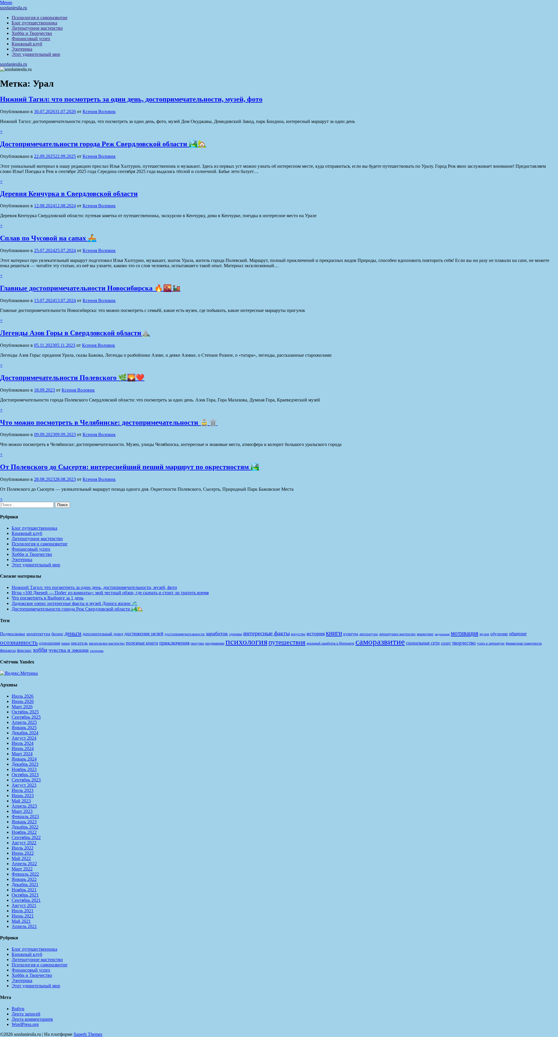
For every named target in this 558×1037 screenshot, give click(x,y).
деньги (73, 633)
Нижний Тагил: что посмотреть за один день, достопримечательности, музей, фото (131, 99)
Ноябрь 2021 (24, 889)
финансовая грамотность (524, 643)
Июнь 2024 (23, 748)
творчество (464, 643)
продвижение (214, 643)
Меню (6, 2)
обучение (499, 633)
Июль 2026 (22, 696)
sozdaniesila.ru (13, 7)
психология (246, 641)
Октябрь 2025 (25, 711)
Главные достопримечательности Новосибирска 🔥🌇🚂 (90, 288)
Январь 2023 (24, 821)
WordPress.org (25, 1024)
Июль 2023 (22, 790)
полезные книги (142, 642)
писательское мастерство (107, 643)
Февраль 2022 (25, 874)
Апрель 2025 (24, 722)
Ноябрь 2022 (24, 832)
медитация (442, 634)
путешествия (287, 642)
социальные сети (423, 642)
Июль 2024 (22, 743)
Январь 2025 (24, 727)
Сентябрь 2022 (26, 837)
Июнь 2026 (23, 701)
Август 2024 (24, 738)
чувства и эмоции (69, 650)
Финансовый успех (31, 38)
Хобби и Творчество (32, 33)
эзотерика (96, 650)
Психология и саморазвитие (39, 17)
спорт (446, 643)
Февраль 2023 (25, 816)
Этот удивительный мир (36, 54)
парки (65, 643)
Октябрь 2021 (25, 895)
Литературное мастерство (37, 28)
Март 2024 (22, 753)
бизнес (57, 633)
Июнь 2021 (23, 915)
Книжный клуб (27, 43)
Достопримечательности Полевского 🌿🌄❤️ (72, 377)
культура (350, 634)
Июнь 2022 (23, 853)
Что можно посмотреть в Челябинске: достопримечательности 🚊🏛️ (108, 422)
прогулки (197, 643)
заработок (217, 633)
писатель (79, 643)
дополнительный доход (103, 634)
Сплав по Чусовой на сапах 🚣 (48, 238)
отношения (49, 643)
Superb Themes (88, 1034)
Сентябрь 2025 (26, 717)
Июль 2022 (22, 847)
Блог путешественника (34, 22)
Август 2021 (24, 905)
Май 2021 (21, 921)
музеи (484, 634)
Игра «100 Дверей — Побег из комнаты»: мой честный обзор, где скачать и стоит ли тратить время (110, 592)
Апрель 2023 (24, 806)
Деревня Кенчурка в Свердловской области (69, 193)
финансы (8, 650)
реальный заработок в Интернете (330, 643)
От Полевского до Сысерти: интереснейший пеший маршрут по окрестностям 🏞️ (129, 467)
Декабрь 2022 (25, 826)
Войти (18, 1008)
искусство (298, 634)
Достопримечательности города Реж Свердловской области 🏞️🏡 (103, 144)
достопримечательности (184, 634)
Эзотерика (22, 49)
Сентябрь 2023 (26, 779)
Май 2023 (21, 800)
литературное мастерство (397, 634)
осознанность (19, 642)
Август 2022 (24, 842)
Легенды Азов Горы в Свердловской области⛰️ (75, 333)
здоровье (235, 634)
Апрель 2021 (24, 926)
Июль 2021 (22, 910)
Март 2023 (22, 811)
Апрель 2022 (24, 863)
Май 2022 (21, 858)
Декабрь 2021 (25, 884)
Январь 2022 (24, 879)
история (316, 633)
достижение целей (143, 633)
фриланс (24, 650)
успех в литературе (491, 643)
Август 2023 (24, 785)
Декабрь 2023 (25, 764)
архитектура (38, 633)
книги (334, 633)
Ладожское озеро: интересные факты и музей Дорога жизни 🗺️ (74, 603)
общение (518, 633)
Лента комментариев (32, 1019)
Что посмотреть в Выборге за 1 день (47, 597)
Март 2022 (22, 868)
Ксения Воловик (99, 111)
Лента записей (26, 1013)
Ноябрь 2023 (24, 769)
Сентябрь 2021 (26, 900)
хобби (40, 650)
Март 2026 (22, 706)
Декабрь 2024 (25, 732)
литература (368, 634)
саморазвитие (380, 641)
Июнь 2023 (23, 795)
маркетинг (425, 634)
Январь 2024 (24, 758)
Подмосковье (12, 633)
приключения (174, 643)
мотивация (464, 633)
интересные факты (266, 633)
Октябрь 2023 (25, 774)
